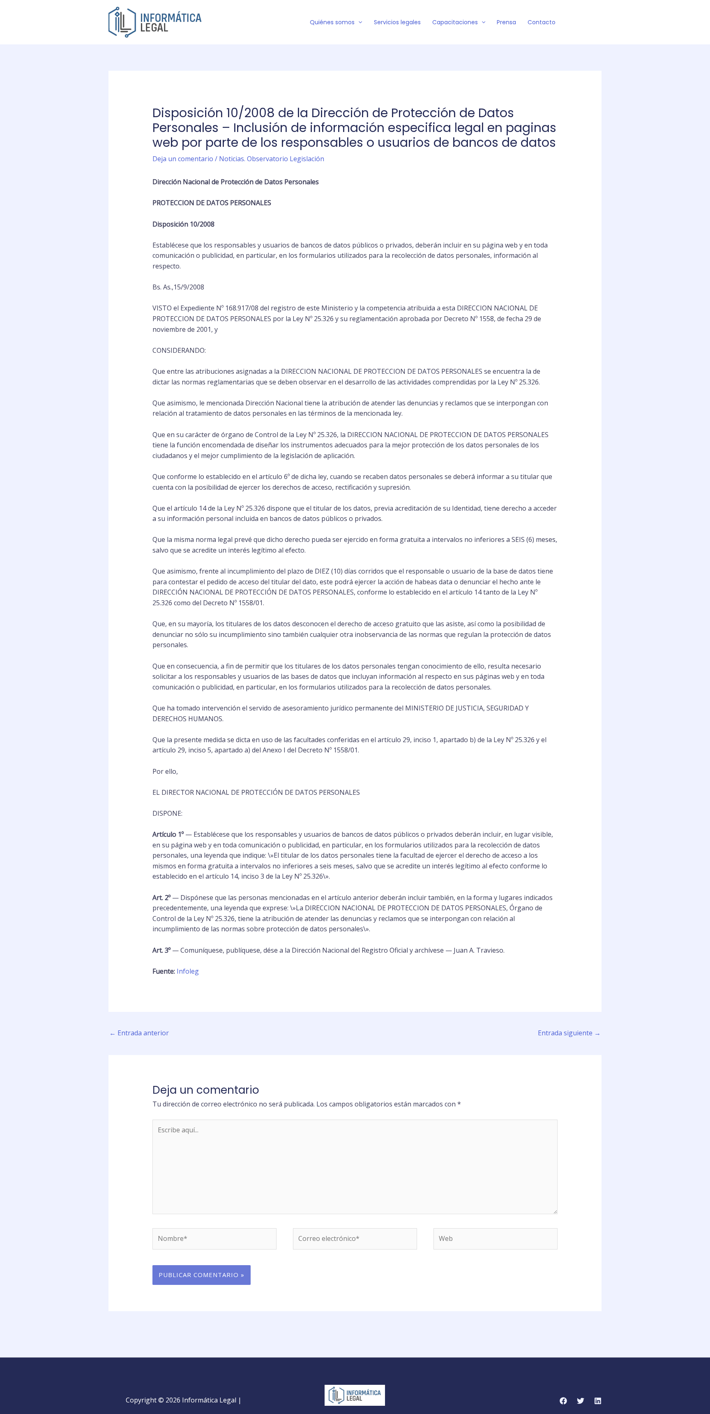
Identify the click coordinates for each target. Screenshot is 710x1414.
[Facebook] (573, 22)
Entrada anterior (139, 1032)
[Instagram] (598, 22)
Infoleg (188, 971)
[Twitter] (585, 22)
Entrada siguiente (569, 1032)
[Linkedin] (598, 1401)
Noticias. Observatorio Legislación (271, 158)
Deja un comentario (182, 158)
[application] (358, 22)
